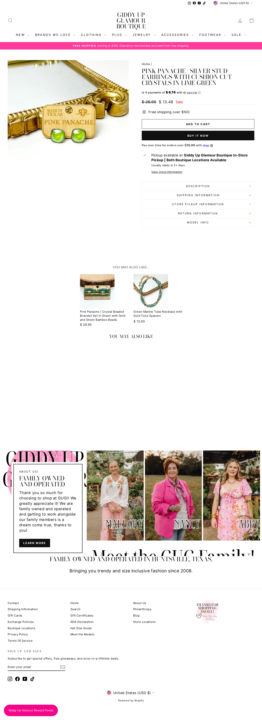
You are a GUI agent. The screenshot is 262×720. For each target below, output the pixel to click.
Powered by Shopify (131, 700)
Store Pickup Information (198, 204)
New (21, 35)
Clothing (92, 35)
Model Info (198, 222)
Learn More (34, 543)
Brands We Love (53, 35)
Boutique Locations (21, 628)
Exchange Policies (21, 622)
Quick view (37, 402)
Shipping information (198, 195)
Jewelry (143, 35)
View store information (166, 172)
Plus (118, 35)
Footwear (211, 35)
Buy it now (198, 135)
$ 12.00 (139, 321)
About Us (139, 603)
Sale (237, 35)
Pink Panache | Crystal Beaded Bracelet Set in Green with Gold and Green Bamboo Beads (102, 316)
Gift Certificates (82, 615)
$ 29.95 (86, 325)
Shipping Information (23, 609)
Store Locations (144, 622)
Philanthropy (142, 609)
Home (146, 64)
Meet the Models (82, 634)
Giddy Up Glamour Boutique (131, 20)
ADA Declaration (82, 622)
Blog (136, 615)
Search (75, 609)
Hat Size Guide (81, 628)
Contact (13, 603)
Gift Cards (15, 615)
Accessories (176, 35)
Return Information (198, 213)
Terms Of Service (20, 640)
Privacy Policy (18, 634)
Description (198, 186)
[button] (198, 92)
